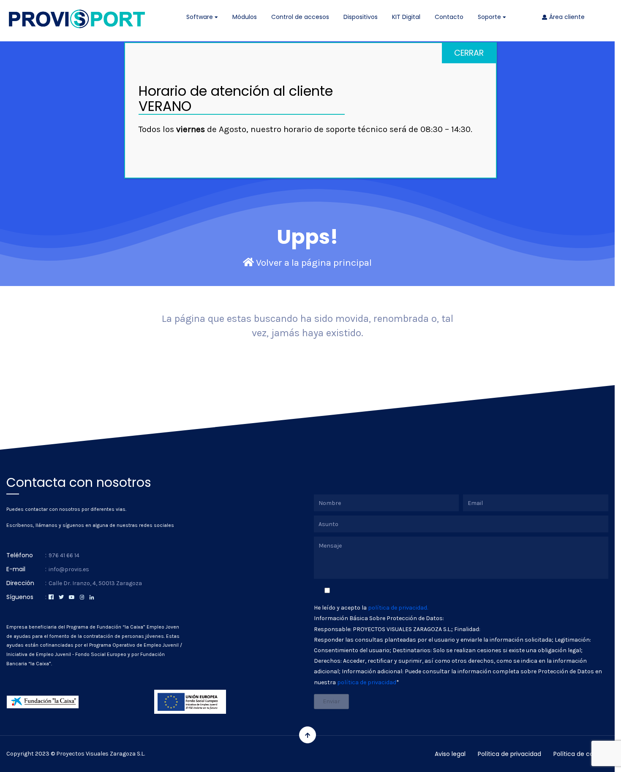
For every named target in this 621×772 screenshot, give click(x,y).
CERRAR (469, 53)
